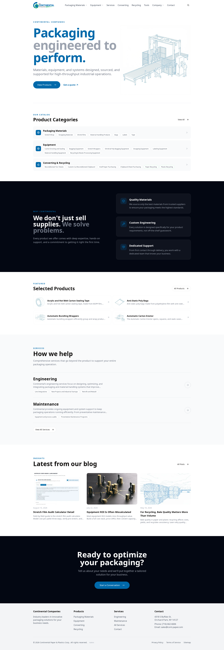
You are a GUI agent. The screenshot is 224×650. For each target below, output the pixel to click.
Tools (146, 5)
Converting (123, 5)
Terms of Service (173, 642)
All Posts (181, 464)
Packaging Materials (75, 5)
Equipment (95, 5)
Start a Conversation (110, 585)
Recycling (136, 5)
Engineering (120, 616)
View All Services (42, 429)
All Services (119, 625)
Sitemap (187, 642)
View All (181, 119)
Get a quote (69, 84)
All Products (179, 288)
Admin (91, 642)
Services (111, 5)
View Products (44, 84)
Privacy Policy (157, 642)
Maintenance (120, 620)
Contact (171, 5)
